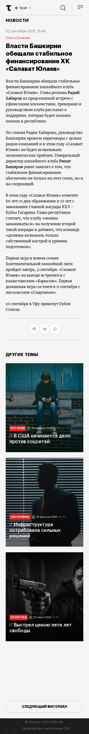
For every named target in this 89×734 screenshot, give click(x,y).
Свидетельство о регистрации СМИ (46, 728)
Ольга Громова (18, 38)
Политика (18, 617)
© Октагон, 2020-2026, (44, 722)
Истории (17, 428)
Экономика (20, 517)
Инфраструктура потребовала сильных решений (35, 530)
